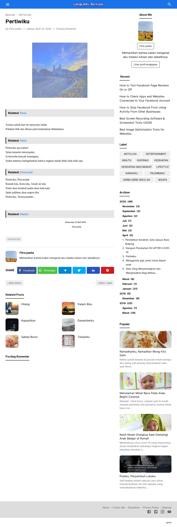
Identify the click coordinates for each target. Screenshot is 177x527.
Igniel (168, 522)
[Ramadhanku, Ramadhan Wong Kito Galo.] (145, 347)
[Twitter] (79, 270)
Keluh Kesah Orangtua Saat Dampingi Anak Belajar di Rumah (144, 436)
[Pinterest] (107, 270)
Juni (127, 225)
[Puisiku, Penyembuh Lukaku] (145, 471)
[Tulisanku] (68, 341)
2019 (125, 293)
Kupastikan (28, 320)
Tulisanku (84, 337)
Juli (126, 220)
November (130, 206)
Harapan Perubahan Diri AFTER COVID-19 (148, 250)
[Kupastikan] (12, 324)
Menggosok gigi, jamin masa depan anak (146, 262)
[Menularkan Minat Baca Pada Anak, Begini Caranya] (145, 388)
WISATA (162, 179)
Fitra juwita (27, 252)
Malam (24, 214)
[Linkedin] (93, 270)
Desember (130, 298)
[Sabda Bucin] (12, 341)
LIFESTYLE (162, 166)
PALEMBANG (157, 173)
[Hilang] (12, 308)
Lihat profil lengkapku (145, 64)
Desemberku (86, 320)
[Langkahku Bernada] (88, 4)
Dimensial (26, 172)
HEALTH (126, 160)
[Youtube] (169, 512)
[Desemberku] (68, 324)
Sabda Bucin (29, 337)
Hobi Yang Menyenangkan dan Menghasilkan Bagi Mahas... (143, 270)
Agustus (129, 215)
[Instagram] (162, 512)
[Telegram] (65, 270)
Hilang (25, 304)
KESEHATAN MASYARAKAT (137, 166)
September (130, 211)
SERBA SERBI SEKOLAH (136, 179)
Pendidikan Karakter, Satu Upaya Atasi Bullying (147, 241)
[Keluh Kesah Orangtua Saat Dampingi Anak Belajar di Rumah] (145, 430)
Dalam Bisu (85, 304)
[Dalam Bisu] (68, 308)
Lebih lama (105, 283)
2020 (126, 201)
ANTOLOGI (14, 239)
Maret (127, 279)
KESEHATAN (161, 160)
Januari (129, 288)
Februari (129, 283)
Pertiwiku (131, 256)
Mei (126, 230)
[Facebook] (149, 512)
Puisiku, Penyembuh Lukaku (138, 476)
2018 (125, 303)
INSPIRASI (143, 160)
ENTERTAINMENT (156, 153)
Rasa (23, 113)
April (127, 235)
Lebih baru (14, 283)
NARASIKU (131, 173)
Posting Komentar (66, 28)
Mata (23, 140)
